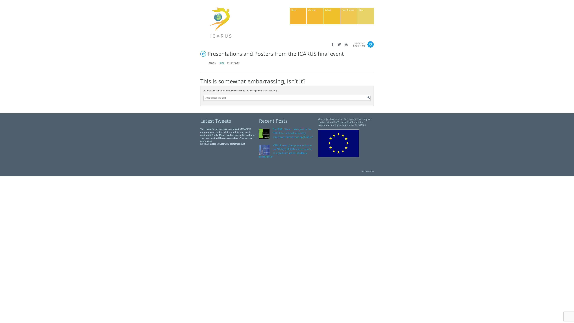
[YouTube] (346, 44)
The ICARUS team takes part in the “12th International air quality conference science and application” (293, 133)
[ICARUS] (220, 22)
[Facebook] (332, 44)
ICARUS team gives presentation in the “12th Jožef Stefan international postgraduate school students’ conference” (285, 151)
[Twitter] (339, 44)
